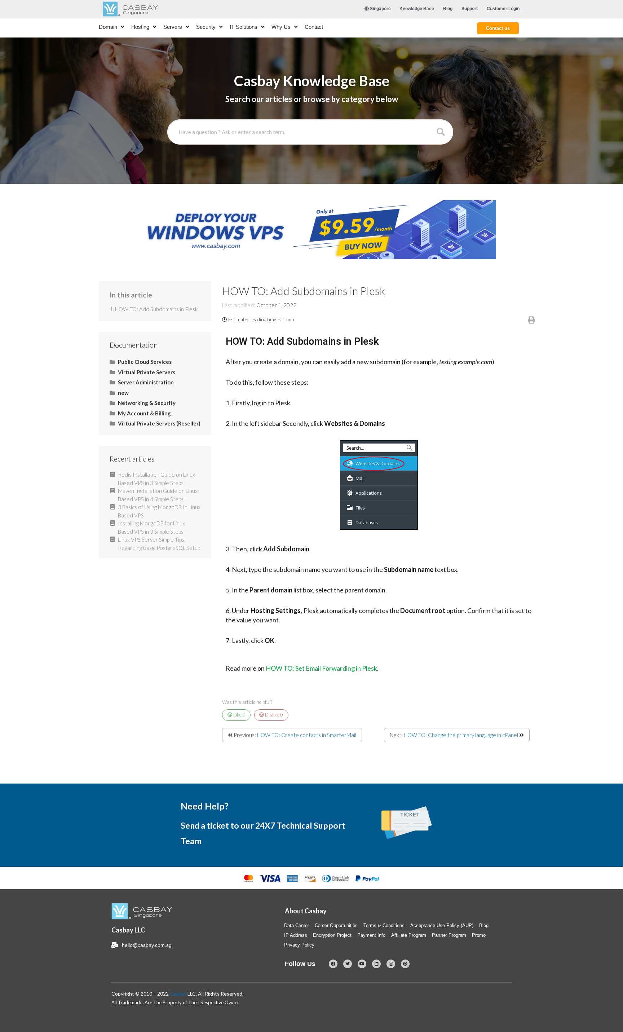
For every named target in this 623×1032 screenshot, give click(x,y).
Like (239, 715)
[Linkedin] (376, 964)
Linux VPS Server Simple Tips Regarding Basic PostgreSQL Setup (159, 543)
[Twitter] (347, 964)
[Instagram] (390, 964)
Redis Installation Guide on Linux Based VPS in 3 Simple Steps (156, 478)
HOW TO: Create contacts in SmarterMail (306, 735)
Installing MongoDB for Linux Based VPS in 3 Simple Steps (151, 527)
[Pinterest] (405, 964)
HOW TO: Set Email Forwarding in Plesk (321, 668)
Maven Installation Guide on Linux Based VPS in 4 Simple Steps (158, 495)
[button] (498, 28)
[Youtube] (362, 964)
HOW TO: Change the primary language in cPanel (461, 735)
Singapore (380, 8)
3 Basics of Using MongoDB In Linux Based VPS (159, 511)
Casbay (178, 994)
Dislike (273, 715)
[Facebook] (333, 964)
